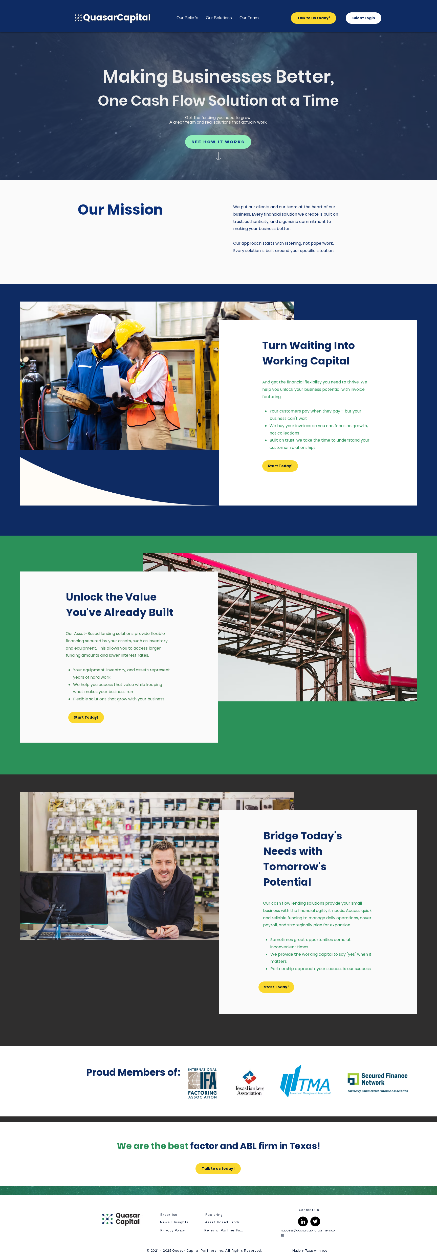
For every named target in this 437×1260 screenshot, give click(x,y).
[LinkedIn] (303, 1221)
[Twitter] (315, 1221)
